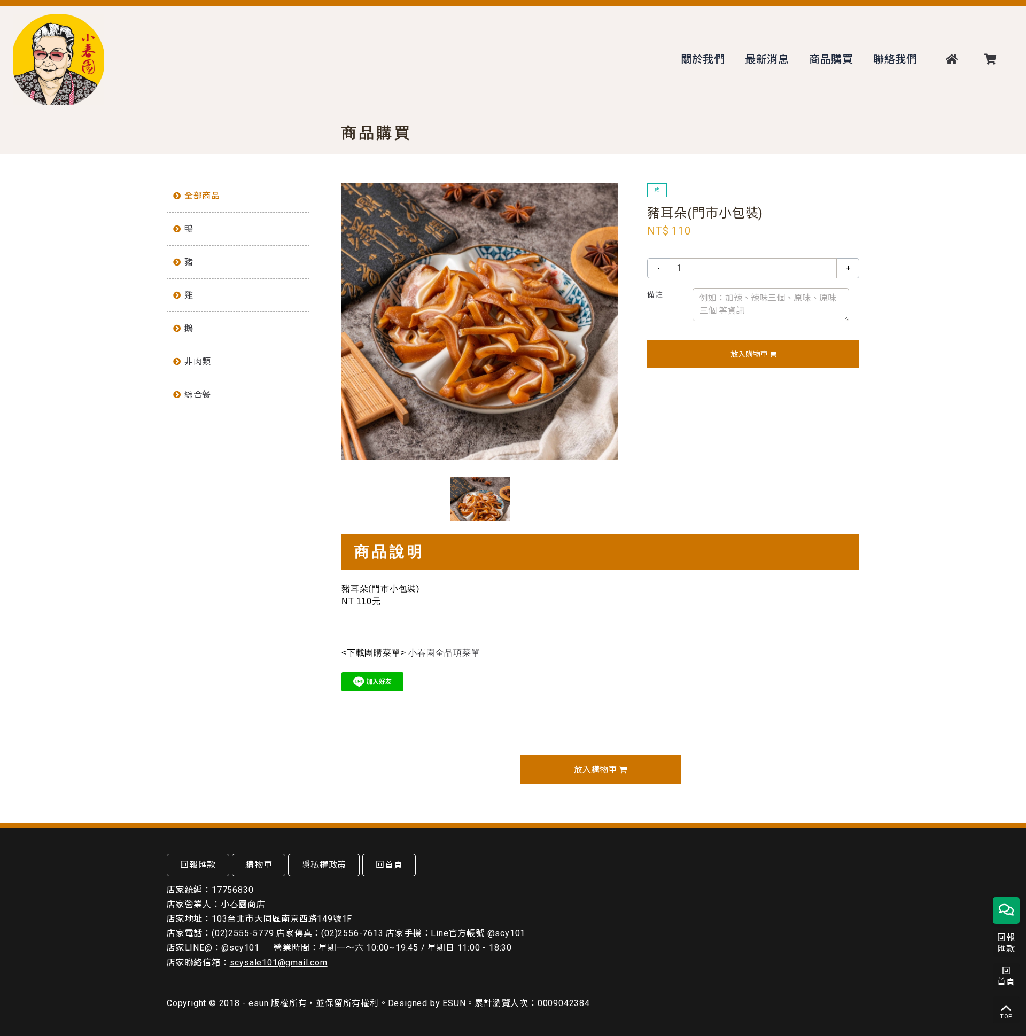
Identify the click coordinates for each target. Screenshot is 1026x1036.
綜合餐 (197, 395)
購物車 (258, 865)
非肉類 (197, 361)
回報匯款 (198, 865)
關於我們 (703, 59)
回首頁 (389, 865)
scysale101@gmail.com (279, 962)
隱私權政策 (323, 865)
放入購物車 (750, 354)
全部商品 (202, 196)
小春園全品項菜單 (444, 652)
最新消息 (767, 59)
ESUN (453, 1003)
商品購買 (831, 59)
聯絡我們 (895, 59)
